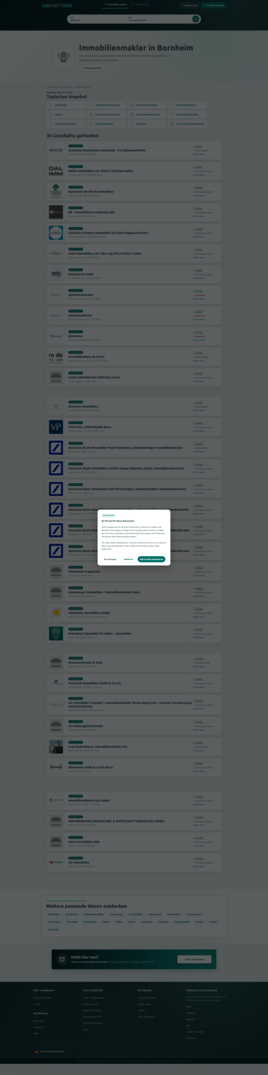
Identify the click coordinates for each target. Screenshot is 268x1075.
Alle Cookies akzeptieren (151, 559)
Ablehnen (128, 559)
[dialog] (134, 538)
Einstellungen (110, 559)
